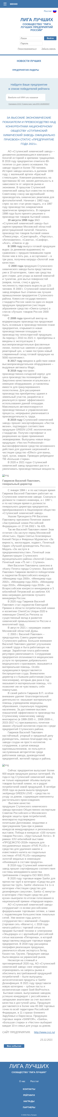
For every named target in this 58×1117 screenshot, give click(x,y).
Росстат (48, 11)
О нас (22, 1081)
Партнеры (29, 1107)
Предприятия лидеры (25, 70)
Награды (29, 1101)
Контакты (29, 1089)
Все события (14, 1046)
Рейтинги (29, 1095)
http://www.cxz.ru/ (44, 1032)
